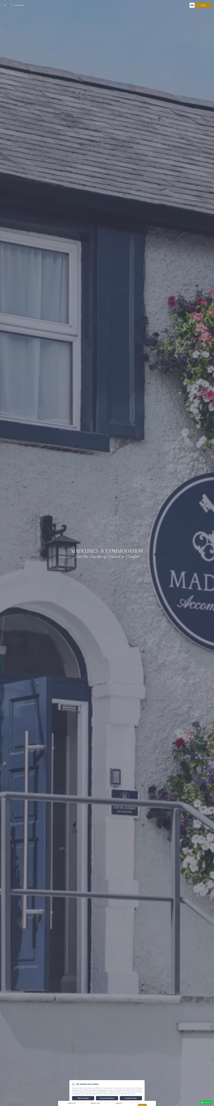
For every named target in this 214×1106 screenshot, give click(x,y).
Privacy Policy (130, 1094)
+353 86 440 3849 (18, 5)
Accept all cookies (131, 1098)
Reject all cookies (83, 1098)
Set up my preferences (107, 1098)
